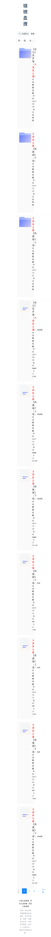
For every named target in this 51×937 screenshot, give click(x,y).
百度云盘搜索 (24, 901)
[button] (33, 33)
